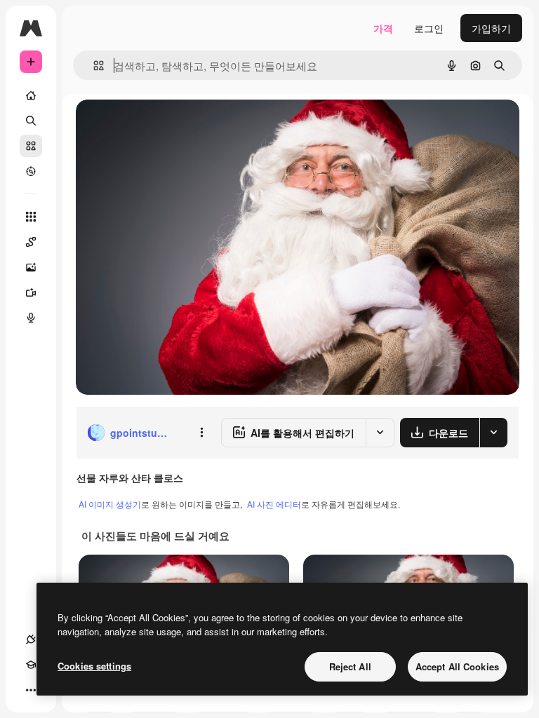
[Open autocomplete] (93, 65)
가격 (383, 28)
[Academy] (31, 664)
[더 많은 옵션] (201, 433)
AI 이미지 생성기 (110, 504)
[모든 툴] (31, 216)
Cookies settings (94, 665)
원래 (156, 125)
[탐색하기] (31, 171)
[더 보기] (31, 690)
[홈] (31, 95)
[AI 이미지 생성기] (31, 267)
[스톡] (31, 146)
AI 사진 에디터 (274, 504)
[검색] (31, 120)
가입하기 (491, 28)
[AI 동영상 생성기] (31, 292)
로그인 (429, 28)
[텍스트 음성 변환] (31, 317)
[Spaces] (31, 242)
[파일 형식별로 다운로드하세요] (493, 432)
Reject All (350, 666)
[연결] (31, 639)
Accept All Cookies (457, 666)
